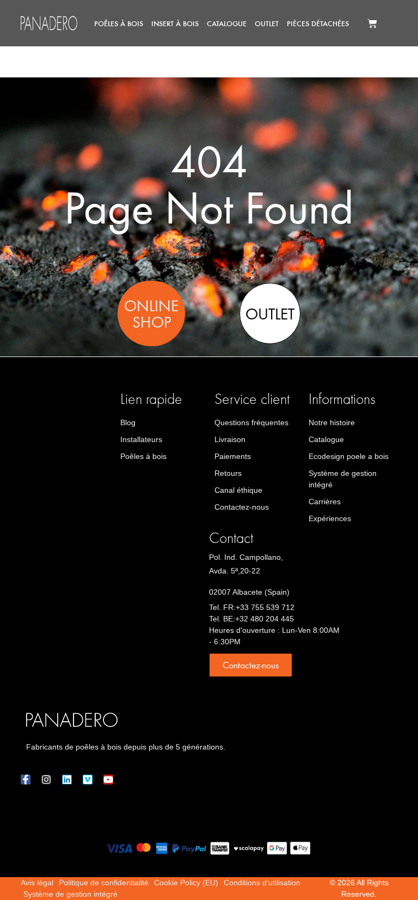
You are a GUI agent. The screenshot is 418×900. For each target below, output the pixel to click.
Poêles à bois (118, 23)
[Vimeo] (88, 779)
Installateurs (141, 439)
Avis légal (37, 882)
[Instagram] (46, 779)
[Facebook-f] (25, 779)
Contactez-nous (241, 507)
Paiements (232, 456)
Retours (228, 473)
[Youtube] (108, 779)
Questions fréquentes (251, 422)
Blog (128, 422)
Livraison (229, 439)
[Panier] (372, 23)
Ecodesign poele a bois (349, 456)
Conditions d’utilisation (262, 882)
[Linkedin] (67, 779)
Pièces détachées (318, 23)
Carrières (325, 501)
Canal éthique (238, 490)
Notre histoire (332, 422)
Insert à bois (175, 23)
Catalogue (227, 23)
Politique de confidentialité (104, 882)
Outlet (267, 23)
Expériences (330, 518)
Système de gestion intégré (343, 479)
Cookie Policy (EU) (186, 882)
